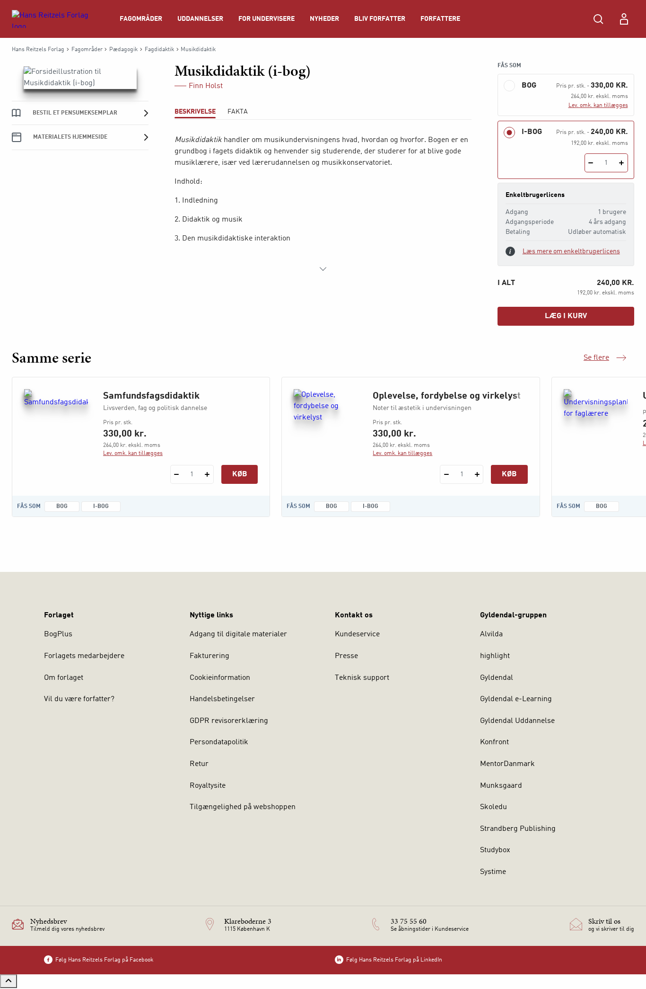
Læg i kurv (566, 316)
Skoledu (493, 807)
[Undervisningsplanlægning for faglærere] (596, 434)
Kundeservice (357, 634)
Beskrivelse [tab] (195, 111)
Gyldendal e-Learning (516, 699)
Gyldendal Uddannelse (517, 721)
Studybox (495, 850)
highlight (495, 656)
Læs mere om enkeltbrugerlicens (571, 251)
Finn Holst (206, 86)
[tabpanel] (323, 204)
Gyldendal (496, 678)
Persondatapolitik (219, 742)
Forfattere (440, 19)
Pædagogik (123, 50)
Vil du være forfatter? (79, 699)
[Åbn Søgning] (598, 19)
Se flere (605, 359)
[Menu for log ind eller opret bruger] (623, 19)
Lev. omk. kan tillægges (598, 105)
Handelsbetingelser (222, 699)
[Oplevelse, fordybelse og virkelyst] (326, 434)
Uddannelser (200, 19)
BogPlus (58, 634)
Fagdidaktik (159, 50)
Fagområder (141, 19)
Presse (346, 656)
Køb (239, 474)
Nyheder (324, 19)
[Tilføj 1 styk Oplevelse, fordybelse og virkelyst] (477, 474)
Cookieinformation (220, 678)
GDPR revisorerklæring (229, 721)
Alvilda (491, 634)
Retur (199, 764)
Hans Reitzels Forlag (38, 50)
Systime (493, 872)
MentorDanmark (507, 764)
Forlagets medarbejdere (84, 656)
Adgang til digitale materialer (238, 634)
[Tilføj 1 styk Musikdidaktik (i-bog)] (622, 163)
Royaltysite (208, 786)
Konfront (494, 742)
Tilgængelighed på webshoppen (243, 807)
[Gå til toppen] (8, 981)
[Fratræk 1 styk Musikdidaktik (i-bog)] (591, 163)
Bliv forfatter (379, 19)
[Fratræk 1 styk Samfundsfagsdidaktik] (177, 474)
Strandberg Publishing (518, 829)
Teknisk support (362, 678)
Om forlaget (63, 678)
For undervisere (266, 19)
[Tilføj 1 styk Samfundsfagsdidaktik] (207, 474)
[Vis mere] (323, 269)
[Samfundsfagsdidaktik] (56, 434)
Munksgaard (501, 786)
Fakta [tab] (237, 111)
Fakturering (209, 656)
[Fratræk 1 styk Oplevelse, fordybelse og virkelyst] (446, 474)
